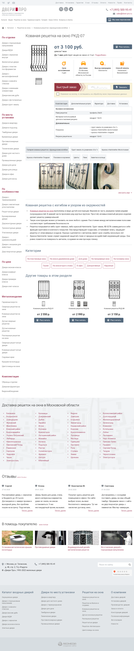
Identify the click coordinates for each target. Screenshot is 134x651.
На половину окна (121, 259)
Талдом (106, 451)
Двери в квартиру (9, 123)
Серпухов (10, 451)
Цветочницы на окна (11, 366)
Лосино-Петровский (15, 435)
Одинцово (75, 442)
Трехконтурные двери (11, 228)
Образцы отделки (9, 382)
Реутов (42, 448)
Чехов (9, 457)
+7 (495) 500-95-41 (121, 9)
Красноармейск (13, 432)
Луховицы (75, 435)
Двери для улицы (9, 170)
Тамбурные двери (10, 132)
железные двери (34, 570)
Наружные (108, 266)
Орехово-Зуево (109, 442)
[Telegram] (71, 9)
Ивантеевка (11, 426)
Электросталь (12, 461)
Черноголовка (109, 454)
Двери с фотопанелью (12, 100)
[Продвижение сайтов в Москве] (67, 644)
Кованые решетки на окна (42, 211)
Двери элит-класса (10, 286)
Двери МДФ (7, 50)
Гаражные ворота (9, 302)
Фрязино (42, 454)
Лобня (105, 432)
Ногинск (42, 442)
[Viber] (61, 9)
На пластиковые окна (36, 259)
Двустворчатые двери (12, 252)
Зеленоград (108, 423)
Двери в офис (8, 174)
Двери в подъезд (9, 128)
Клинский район (13, 429)
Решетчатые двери (10, 212)
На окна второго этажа (63, 266)
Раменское (11, 448)
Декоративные (93, 266)
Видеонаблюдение (10, 391)
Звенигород (76, 423)
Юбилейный (44, 461)
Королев (74, 429)
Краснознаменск (78, 432)
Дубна (41, 420)
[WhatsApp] (66, 9)
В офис (80, 266)
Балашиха (10, 413)
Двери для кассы (9, 179)
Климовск (107, 426)
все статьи (43, 524)
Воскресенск (11, 416)
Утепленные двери (10, 233)
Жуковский (11, 423)
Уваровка (10, 454)
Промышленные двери (12, 160)
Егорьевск (75, 420)
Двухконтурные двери (11, 223)
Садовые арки (8, 357)
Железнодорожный (111, 420)
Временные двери (10, 137)
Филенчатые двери (10, 62)
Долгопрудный (109, 416)
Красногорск (44, 432)
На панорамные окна (100, 259)
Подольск (43, 445)
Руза (73, 448)
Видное (74, 413)
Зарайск (42, 423)
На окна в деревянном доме (62, 259)
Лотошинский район (47, 435)
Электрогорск (109, 457)
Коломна (42, 429)
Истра (41, 426)
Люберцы (10, 438)
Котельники (108, 429)
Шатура (42, 457)
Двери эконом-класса (11, 267)
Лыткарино (108, 435)
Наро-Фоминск (109, 438)
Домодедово (12, 420)
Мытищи (74, 438)
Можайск (43, 438)
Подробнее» (100, 55)
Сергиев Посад (109, 448)
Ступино (74, 451)
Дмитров (75, 416)
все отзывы (22, 477)
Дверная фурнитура (11, 387)
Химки (73, 454)
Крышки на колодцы (10, 362)
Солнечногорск (45, 451)
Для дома (83, 259)
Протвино (75, 445)
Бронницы (43, 413)
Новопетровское (13, 442)
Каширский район (78, 426)
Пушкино (107, 445)
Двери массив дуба (10, 95)
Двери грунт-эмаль (10, 105)
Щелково (75, 457)
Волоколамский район (112, 413)
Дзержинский (45, 416)
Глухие (46, 266)
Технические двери (10, 149)
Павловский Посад (14, 445)
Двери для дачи (9, 165)
